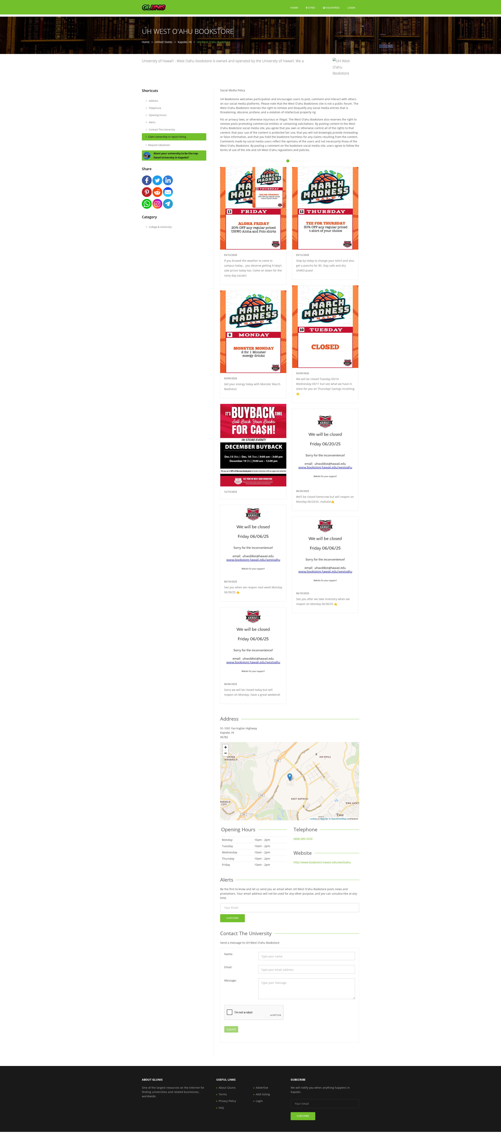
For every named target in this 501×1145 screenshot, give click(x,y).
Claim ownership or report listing (167, 136)
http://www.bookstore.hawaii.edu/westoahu (322, 862)
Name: (228, 954)
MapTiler (324, 818)
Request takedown (159, 145)
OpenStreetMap (338, 818)
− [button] (225, 753)
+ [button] (225, 747)
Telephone (154, 108)
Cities (311, 7)
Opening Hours (157, 115)
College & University (160, 227)
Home (294, 7)
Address (153, 100)
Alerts (151, 122)
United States (163, 42)
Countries (332, 7)
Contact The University (161, 129)
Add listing (263, 1094)
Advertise (262, 1087)
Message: (230, 980)
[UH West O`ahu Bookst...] (289, 777)
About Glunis (227, 1087)
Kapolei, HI (185, 42)
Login (351, 7)
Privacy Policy (227, 1101)
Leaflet (313, 818)
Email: (228, 967)
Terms (223, 1094)
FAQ (221, 1108)
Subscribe (232, 918)
